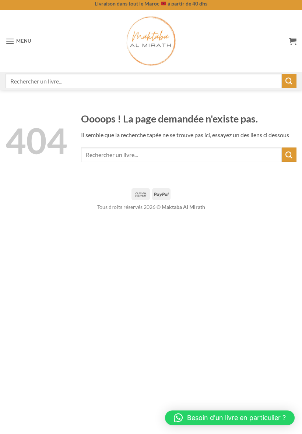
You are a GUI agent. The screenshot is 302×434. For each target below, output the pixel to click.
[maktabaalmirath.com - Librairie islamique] (151, 41)
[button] (18, 41)
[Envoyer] (289, 81)
